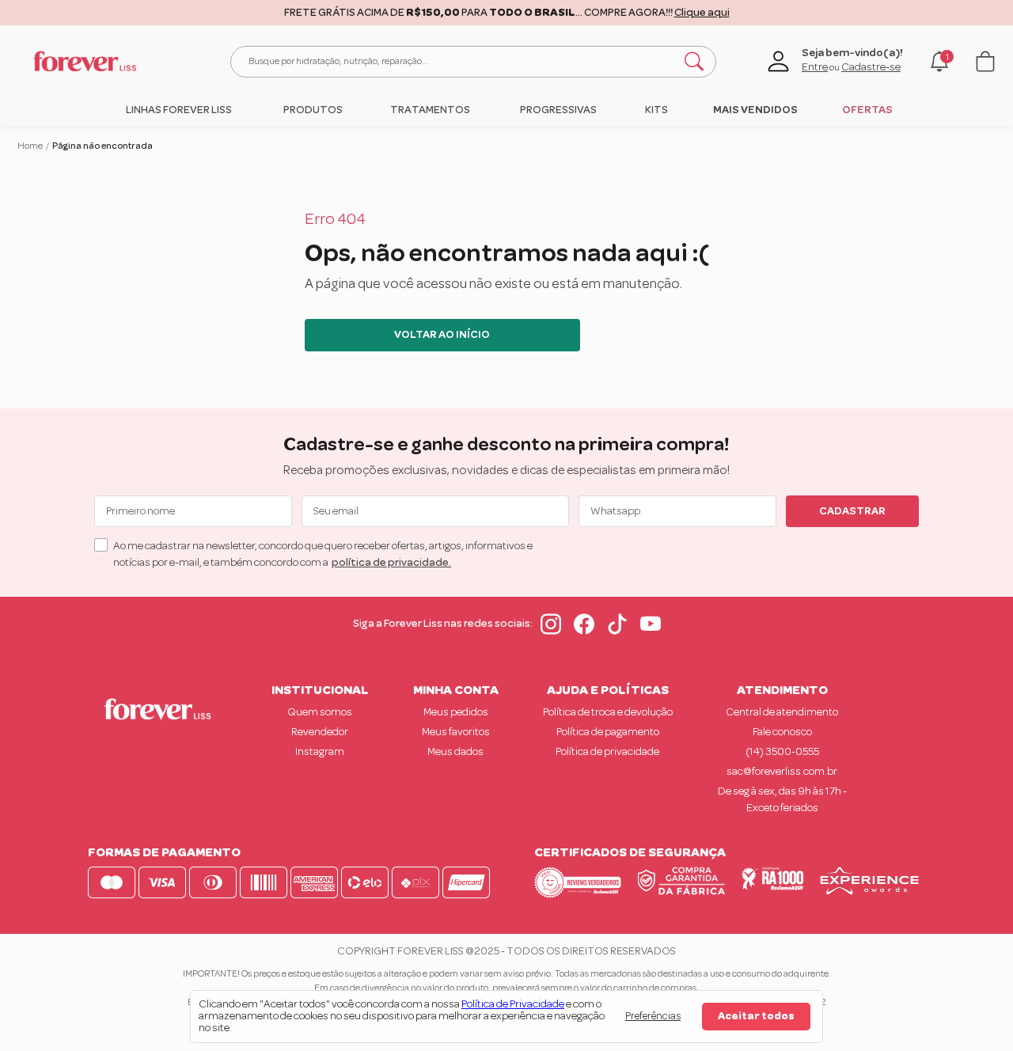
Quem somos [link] (319, 712)
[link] (179, 110)
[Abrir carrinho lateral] (985, 61)
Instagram (319, 751)
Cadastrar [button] (852, 511)
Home (30, 145)
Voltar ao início (442, 334)
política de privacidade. (391, 562)
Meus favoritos (456, 732)
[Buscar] (694, 62)
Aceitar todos (756, 1016)
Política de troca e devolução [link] (608, 712)
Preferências (653, 1016)
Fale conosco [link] (782, 732)
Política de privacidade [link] (607, 751)
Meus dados (455, 751)
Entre (815, 67)
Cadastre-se (871, 67)
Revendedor (319, 732)
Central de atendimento (782, 712)
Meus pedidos (455, 712)
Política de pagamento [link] (607, 732)
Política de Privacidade (512, 1004)
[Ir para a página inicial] (84, 61)
